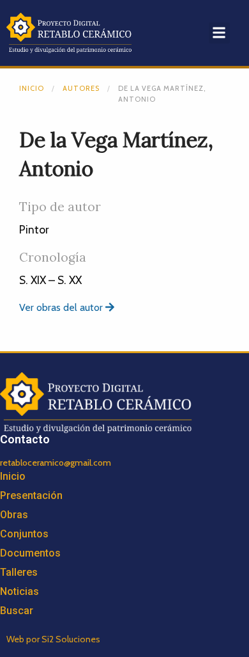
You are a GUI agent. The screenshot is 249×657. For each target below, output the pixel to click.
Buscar (16, 611)
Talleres (19, 572)
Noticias (19, 591)
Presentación (31, 495)
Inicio (31, 88)
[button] (219, 33)
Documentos (30, 553)
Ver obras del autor (62, 307)
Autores (81, 88)
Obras (14, 515)
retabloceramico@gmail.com (55, 462)
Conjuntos (24, 534)
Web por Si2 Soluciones (53, 639)
